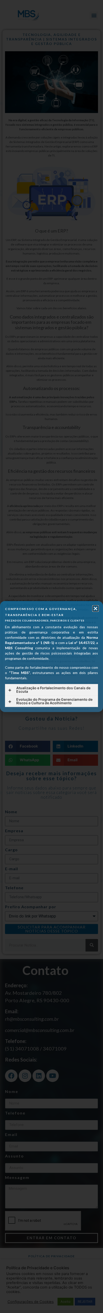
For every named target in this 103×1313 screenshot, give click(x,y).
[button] (95, 608)
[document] (51, 656)
